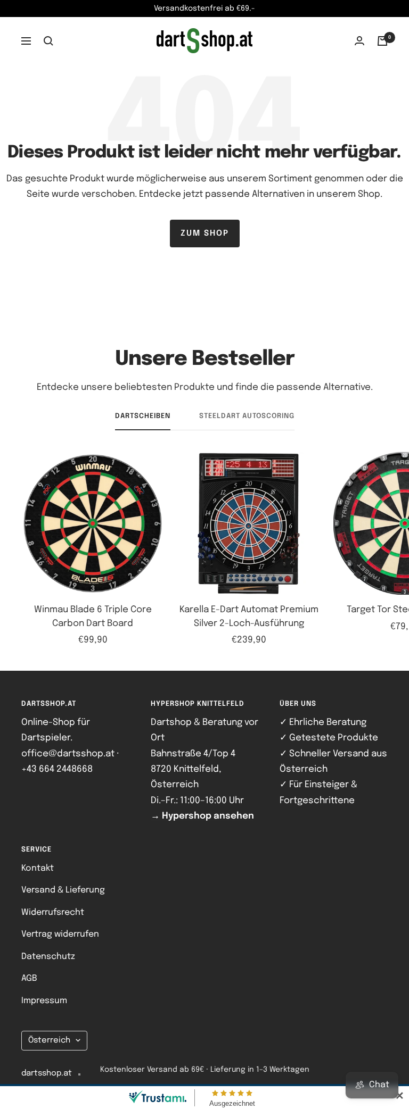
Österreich (49, 1040)
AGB (29, 978)
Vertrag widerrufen (60, 934)
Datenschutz (48, 956)
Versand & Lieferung (63, 890)
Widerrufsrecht (52, 912)
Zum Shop (205, 233)
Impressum (44, 1000)
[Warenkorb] (382, 41)
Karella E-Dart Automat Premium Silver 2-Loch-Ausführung (248, 616)
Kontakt (37, 868)
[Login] (359, 40)
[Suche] (48, 41)
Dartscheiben (142, 416)
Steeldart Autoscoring (247, 416)
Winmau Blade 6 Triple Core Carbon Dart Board (93, 616)
